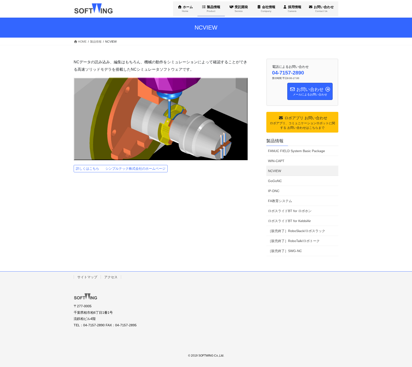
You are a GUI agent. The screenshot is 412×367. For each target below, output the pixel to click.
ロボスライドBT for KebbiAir (289, 221)
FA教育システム (280, 201)
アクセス (111, 277)
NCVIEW (274, 171)
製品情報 (274, 141)
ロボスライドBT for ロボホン (290, 211)
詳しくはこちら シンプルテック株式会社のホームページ (120, 168)
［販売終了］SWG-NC (285, 251)
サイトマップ (87, 277)
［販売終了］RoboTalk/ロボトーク (294, 241)
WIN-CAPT (276, 161)
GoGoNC (275, 181)
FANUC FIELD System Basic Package (296, 151)
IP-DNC (273, 191)
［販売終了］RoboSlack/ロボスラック (296, 231)
